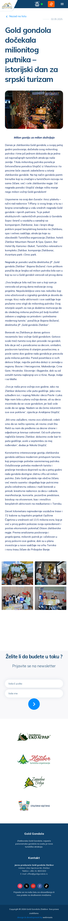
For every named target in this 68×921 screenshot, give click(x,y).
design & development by (34, 917)
